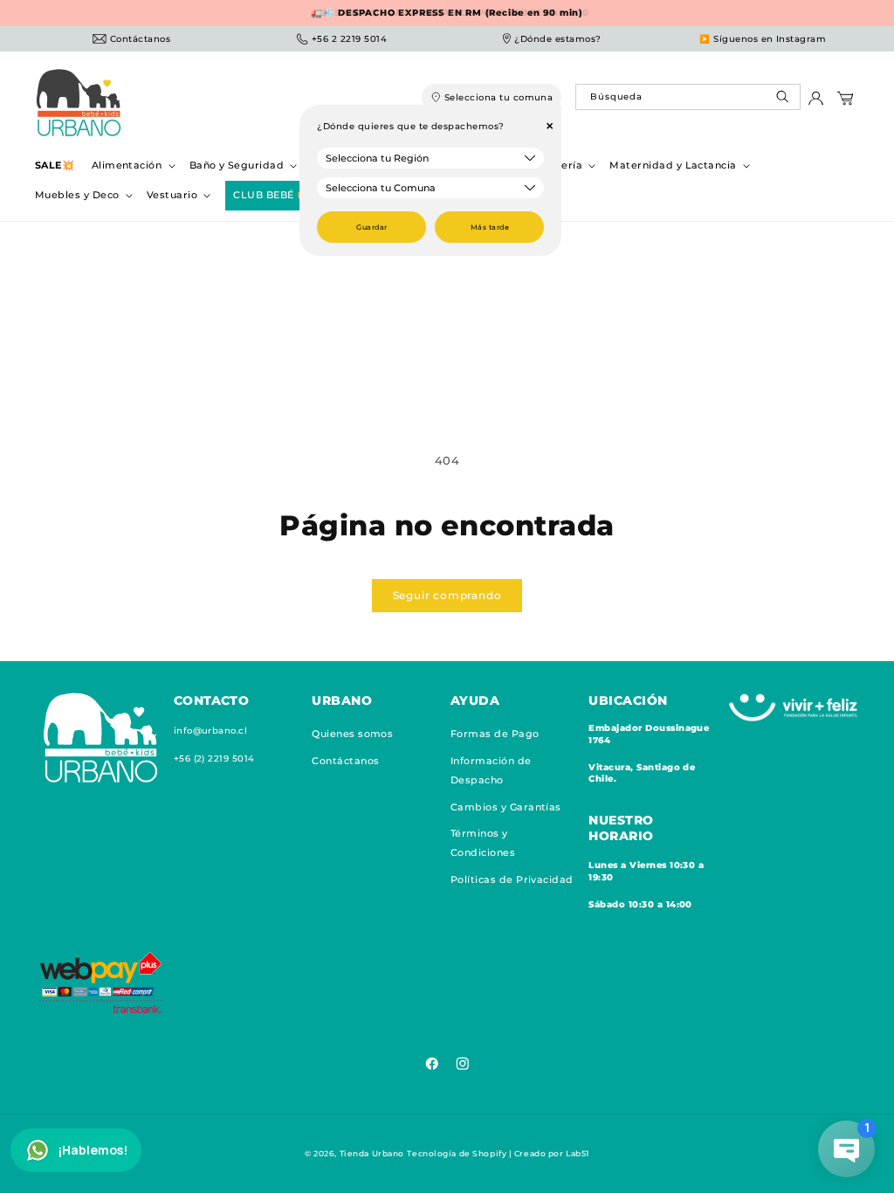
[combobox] (687, 97)
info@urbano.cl (211, 730)
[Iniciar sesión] (816, 102)
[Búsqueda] (784, 101)
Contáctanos (345, 761)
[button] (132, 165)
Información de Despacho (491, 770)
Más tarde (490, 227)
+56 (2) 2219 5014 (214, 758)
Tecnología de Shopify (456, 1153)
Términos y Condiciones (482, 843)
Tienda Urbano (372, 1153)
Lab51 (577, 1153)
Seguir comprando (447, 595)
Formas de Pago (495, 734)
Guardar (371, 227)
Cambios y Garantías (505, 807)
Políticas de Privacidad (512, 879)
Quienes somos (352, 734)
